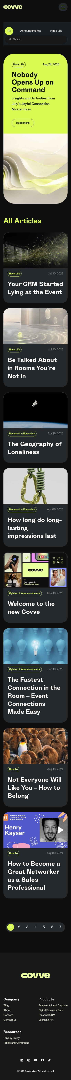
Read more (23, 123)
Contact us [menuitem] (10, 1020)
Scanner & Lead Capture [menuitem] (53, 1005)
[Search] (10, 39)
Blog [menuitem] (6, 1005)
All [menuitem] (9, 31)
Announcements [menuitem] (30, 31)
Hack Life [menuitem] (56, 31)
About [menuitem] (7, 1010)
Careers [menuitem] (8, 1015)
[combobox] (38, 39)
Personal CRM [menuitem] (46, 1015)
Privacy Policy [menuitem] (11, 1038)
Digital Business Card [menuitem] (51, 1010)
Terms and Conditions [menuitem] (16, 1043)
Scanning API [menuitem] (46, 1020)
